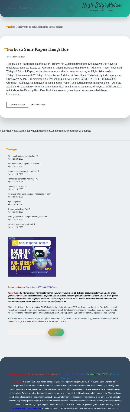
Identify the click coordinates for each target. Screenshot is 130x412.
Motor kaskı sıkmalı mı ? (18, 186)
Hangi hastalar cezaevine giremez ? (23, 171)
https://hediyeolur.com (12, 130)
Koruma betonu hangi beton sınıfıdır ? (24, 164)
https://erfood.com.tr (70, 130)
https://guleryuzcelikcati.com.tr (42, 130)
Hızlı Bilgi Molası (102, 5)
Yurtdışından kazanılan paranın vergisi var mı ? (28, 217)
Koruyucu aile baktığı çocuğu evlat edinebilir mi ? (29, 194)
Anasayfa (12, 8)
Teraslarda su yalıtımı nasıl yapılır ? (23, 179)
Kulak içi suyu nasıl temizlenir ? (21, 224)
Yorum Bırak (39, 105)
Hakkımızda (56, 8)
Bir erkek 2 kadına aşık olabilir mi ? (23, 156)
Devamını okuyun (19, 105)
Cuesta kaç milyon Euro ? (19, 209)
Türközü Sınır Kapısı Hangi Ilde (37, 49)
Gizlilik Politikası (27, 8)
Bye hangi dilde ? (15, 201)
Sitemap (86, 130)
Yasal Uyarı (43, 8)
